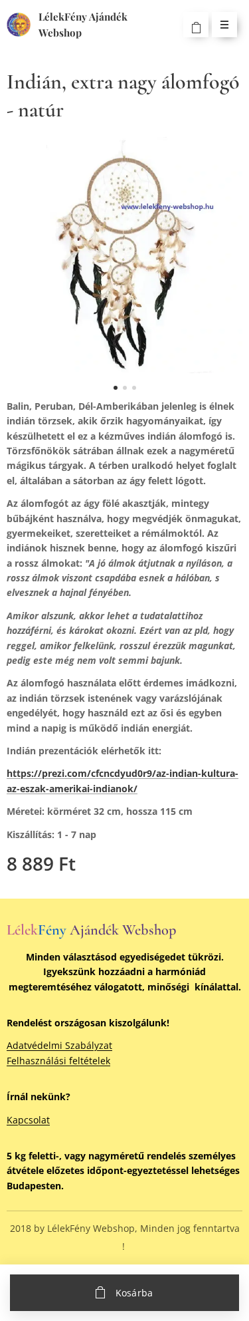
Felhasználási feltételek (58, 1060)
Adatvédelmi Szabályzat (59, 1045)
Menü (224, 24)
